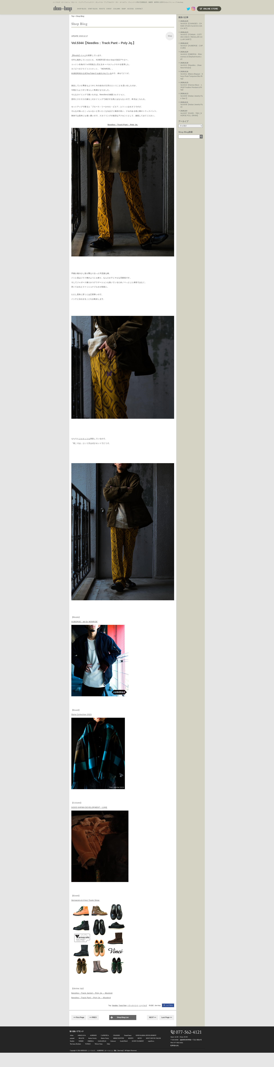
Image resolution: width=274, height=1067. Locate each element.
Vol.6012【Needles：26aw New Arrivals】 (191, 65)
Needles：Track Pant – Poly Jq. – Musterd (91, 998)
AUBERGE (93, 1035)
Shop (170, 36)
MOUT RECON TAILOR (153, 1038)
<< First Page (78, 1017)
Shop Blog (80, 16)
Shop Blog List (123, 1017)
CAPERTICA (105, 1035)
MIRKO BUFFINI (118, 1038)
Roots (102, 9)
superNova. (151, 1041)
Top (72, 16)
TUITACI (87, 1044)
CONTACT (139, 9)
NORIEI (81, 1041)
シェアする (169, 1005)
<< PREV (93, 1017)
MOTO (140, 1038)
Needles (115, 1005)
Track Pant (122, 1005)
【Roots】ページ (78, 55)
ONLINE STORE (210, 9)
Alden (71, 1035)
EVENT (109, 9)
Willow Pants (99, 1044)
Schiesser (113, 1041)
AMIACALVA (82, 1035)
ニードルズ (143, 1005)
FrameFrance (127, 1035)
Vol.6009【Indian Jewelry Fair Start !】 (191, 96)
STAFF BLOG (93, 9)
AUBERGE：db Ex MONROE (84, 622)
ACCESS (130, 9)
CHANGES (116, 1035)
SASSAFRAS (102, 1041)
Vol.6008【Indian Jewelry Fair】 (191, 104)
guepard (72, 1038)
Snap (124, 9)
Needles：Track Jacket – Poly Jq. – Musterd (91, 993)
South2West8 (124, 1041)
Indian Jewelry (92, 1038)
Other (108, 1044)
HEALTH (81, 1038)
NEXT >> (152, 1017)
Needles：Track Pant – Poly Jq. (123, 125)
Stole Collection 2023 (81, 715)
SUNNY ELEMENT (138, 1041)
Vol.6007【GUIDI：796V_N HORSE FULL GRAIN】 (191, 113)
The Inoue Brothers (75, 1044)
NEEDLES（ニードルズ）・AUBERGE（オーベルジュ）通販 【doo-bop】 (102, 1050)
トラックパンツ (132, 1005)
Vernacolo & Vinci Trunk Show (85, 900)
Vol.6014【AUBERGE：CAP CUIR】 (191, 45)
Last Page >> (166, 1017)
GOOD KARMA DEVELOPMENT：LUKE (89, 807)
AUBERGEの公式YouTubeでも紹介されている (91, 73)
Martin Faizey (105, 1038)
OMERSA (91, 1041)
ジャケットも (84, 439)
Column (116, 9)
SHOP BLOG (81, 9)
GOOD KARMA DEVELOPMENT (146, 1035)
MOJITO (130, 1038)
